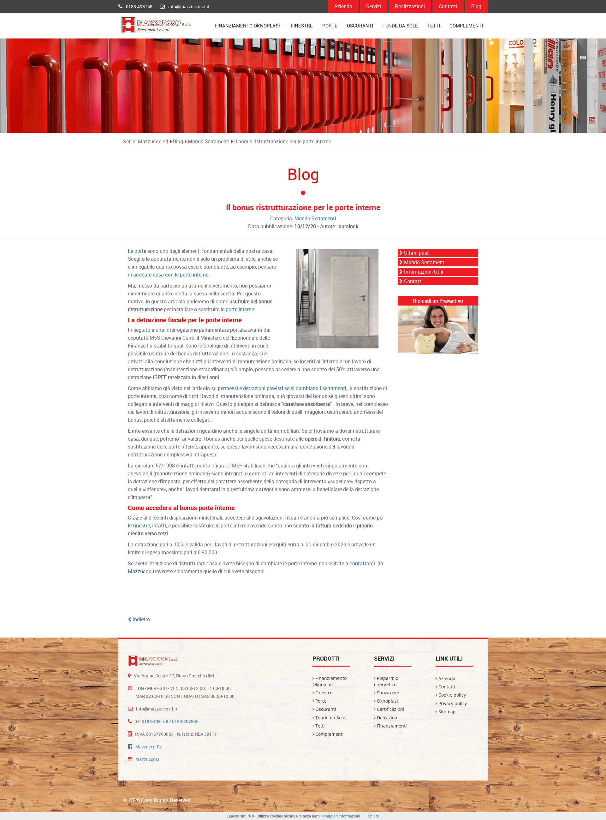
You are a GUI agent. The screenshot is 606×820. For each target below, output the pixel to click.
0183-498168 (139, 6)
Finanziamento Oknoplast (248, 25)
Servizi (373, 6)
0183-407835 (185, 721)
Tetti (433, 25)
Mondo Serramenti (208, 141)
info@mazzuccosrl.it (189, 6)
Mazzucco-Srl (149, 747)
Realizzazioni (410, 6)
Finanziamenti (391, 726)
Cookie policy (451, 695)
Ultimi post (416, 252)
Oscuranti (360, 25)
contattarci (362, 563)
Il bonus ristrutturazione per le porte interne (282, 141)
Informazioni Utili (423, 271)
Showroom (387, 693)
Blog (476, 6)
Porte (329, 25)
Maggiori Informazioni (341, 815)
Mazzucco (140, 571)
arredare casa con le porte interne (170, 274)
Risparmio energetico (386, 681)
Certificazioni (390, 709)
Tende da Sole (400, 25)
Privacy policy (452, 703)
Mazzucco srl (153, 141)
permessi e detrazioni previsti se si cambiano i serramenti (282, 388)
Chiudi (373, 815)
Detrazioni (387, 718)
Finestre (302, 25)
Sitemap (446, 712)
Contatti (448, 6)
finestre (141, 525)
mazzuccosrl (148, 759)
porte (140, 250)
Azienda (343, 6)
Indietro (140, 619)
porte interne (240, 309)
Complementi (466, 25)
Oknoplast (387, 701)
